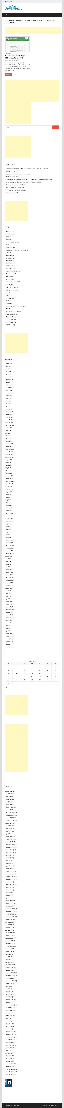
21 (47, 676)
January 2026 (9, 382)
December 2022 (9, 481)
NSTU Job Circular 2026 (11, 176)
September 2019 (9, 585)
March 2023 (8, 473)
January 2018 (9, 639)
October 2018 (9, 615)
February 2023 (9, 476)
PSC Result (9, 276)
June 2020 (8, 561)
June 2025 (8, 401)
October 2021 (9, 518)
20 (40, 676)
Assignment (8, 234)
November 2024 (9, 419)
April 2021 (8, 534)
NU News (8, 298)
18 (24, 676)
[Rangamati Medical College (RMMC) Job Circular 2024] (18, 43)
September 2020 (9, 553)
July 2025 (8, 398)
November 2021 (9, 516)
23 (8, 680)
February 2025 (9, 411)
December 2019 (9, 577)
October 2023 (9, 454)
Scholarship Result (10, 314)
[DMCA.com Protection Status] (8, 1086)
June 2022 (8, 497)
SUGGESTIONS (9, 322)
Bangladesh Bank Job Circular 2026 (14, 187)
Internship (8, 284)
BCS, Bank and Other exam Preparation (16, 250)
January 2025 (9, 414)
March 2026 (8, 377)
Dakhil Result (9, 265)
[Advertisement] (33, 30)
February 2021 (9, 540)
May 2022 (8, 500)
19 (32, 676)
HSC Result (9, 268)
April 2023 (8, 470)
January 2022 (9, 510)
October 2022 (9, 486)
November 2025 (9, 387)
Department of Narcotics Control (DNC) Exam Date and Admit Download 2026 (26, 168)
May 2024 (8, 435)
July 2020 (8, 558)
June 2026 (8, 369)
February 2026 (9, 379)
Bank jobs (8, 239)
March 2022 (8, 505)
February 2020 (9, 572)
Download (8, 255)
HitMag (57, 1105)
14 (47, 673)
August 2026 (8, 363)
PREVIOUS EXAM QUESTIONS (13, 306)
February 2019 (9, 604)
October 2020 (9, 550)
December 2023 (9, 449)
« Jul (6, 687)
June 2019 (8, 593)
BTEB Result (9, 263)
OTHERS (7, 301)
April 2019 (8, 599)
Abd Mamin (16, 60)
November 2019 (9, 580)
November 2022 (9, 484)
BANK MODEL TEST (11, 242)
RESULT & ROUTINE (11, 311)
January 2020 (9, 574)
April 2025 (8, 406)
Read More (8, 74)
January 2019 (9, 607)
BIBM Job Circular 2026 (11, 171)
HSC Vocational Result (12, 271)
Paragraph (8, 303)
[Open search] (58, 15)
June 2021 (8, 529)
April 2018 (8, 631)
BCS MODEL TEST (10, 247)
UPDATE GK (8, 325)
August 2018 (8, 620)
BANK (7, 236)
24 (16, 680)
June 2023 (8, 465)
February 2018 (9, 636)
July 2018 (8, 623)
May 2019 (8, 596)
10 (16, 673)
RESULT (7, 309)
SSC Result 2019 (9, 317)
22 (55, 676)
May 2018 (8, 628)
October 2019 (9, 582)
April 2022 (8, 502)
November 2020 (9, 548)
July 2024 (8, 430)
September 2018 (9, 617)
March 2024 (8, 441)
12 (32, 673)
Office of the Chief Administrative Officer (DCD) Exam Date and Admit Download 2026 (28, 179)
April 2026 (8, 374)
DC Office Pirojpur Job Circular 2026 (15, 184)
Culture (7, 252)
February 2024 (9, 443)
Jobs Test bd (17, 1105)
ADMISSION (8, 231)
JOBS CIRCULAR (8, 53)
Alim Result (9, 260)
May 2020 (8, 564)
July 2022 (8, 494)
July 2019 (8, 591)
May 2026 (8, 371)
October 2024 (9, 422)
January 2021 (9, 542)
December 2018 (9, 609)
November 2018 (9, 612)
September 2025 (9, 393)
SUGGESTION (9, 319)
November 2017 (9, 644)
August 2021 (8, 524)
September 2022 (9, 489)
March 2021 (8, 537)
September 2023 (9, 457)
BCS (6, 244)
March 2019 (8, 601)
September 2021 (9, 521)
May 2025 (8, 403)
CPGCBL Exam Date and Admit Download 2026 (18, 174)
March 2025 (8, 409)
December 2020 (9, 545)
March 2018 (8, 633)
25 (24, 680)
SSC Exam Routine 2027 (11, 192)
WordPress (50, 1105)
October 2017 (9, 647)
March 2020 (8, 569)
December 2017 (9, 641)
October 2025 (9, 390)
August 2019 (8, 588)
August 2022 (8, 492)
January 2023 (9, 478)
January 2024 (9, 446)
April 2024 (8, 438)
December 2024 (9, 417)
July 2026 (8, 366)
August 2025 (8, 395)
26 (32, 680)
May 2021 (8, 532)
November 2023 (9, 451)
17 (16, 676)
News (7, 293)
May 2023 (8, 468)
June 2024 (8, 433)
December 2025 (9, 385)
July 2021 (8, 526)
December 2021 (9, 513)
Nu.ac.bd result (10, 273)
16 (8, 676)
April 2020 (8, 566)
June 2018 (8, 625)
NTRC (7, 295)
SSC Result (9, 279)
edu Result (8, 258)
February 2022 (9, 508)
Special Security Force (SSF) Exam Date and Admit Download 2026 (23, 182)
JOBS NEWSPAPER (10, 290)
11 (24, 673)
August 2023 (8, 460)
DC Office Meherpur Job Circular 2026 (15, 190)
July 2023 (8, 462)
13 (40, 673)
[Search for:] (32, 127)
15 (55, 673)
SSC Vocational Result (12, 281)
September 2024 (9, 425)
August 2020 (8, 556)
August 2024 (8, 427)
